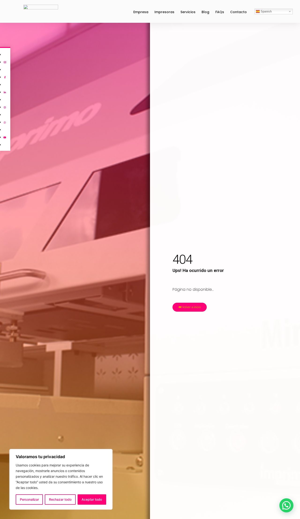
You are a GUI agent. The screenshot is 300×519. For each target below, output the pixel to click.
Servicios (187, 12)
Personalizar (29, 499)
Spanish (266, 11)
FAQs (219, 12)
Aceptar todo (92, 499)
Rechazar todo (60, 499)
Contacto (238, 12)
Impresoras (164, 12)
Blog (205, 12)
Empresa (140, 12)
